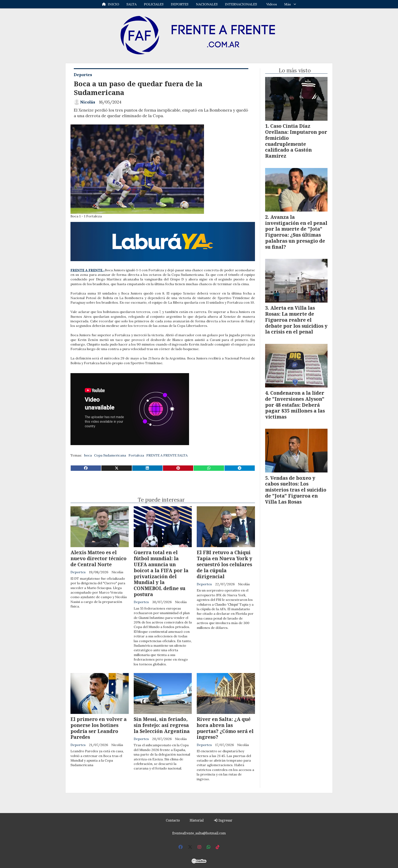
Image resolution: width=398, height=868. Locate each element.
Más (287, 4)
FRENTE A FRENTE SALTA (167, 455)
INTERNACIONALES (241, 4)
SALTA (131, 4)
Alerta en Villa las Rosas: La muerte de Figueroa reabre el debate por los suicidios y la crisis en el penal (296, 319)
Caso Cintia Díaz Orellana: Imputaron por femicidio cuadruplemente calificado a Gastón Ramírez (296, 141)
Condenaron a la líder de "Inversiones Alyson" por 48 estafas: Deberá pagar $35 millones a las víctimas (295, 405)
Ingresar (225, 820)
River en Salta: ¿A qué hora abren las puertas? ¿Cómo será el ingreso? (225, 728)
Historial (197, 820)
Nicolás (87, 102)
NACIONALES (207, 4)
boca (88, 455)
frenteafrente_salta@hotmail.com (199, 833)
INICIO (113, 4)
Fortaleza (136, 455)
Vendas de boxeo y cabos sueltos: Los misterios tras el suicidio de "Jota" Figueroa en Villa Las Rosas (295, 490)
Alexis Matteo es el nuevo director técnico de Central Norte (98, 558)
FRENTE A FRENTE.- (87, 270)
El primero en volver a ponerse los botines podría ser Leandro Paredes (98, 728)
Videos (271, 4)
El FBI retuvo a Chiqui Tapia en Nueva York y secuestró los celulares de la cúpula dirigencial (224, 564)
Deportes (83, 74)
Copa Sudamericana (110, 455)
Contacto (173, 820)
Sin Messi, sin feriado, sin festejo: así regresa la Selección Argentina (162, 725)
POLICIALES (154, 4)
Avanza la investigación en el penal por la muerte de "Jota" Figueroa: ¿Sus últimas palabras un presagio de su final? (296, 232)
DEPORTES (179, 4)
